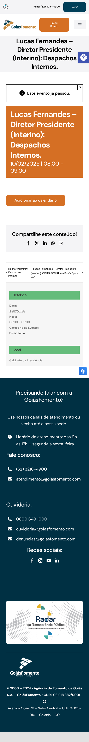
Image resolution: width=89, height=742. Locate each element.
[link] (83, 57)
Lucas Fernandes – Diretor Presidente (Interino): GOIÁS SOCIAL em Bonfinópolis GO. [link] (54, 272)
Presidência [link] (17, 333)
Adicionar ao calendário (35, 200)
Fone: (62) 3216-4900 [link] (47, 6)
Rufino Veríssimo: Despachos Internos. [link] (18, 272)
